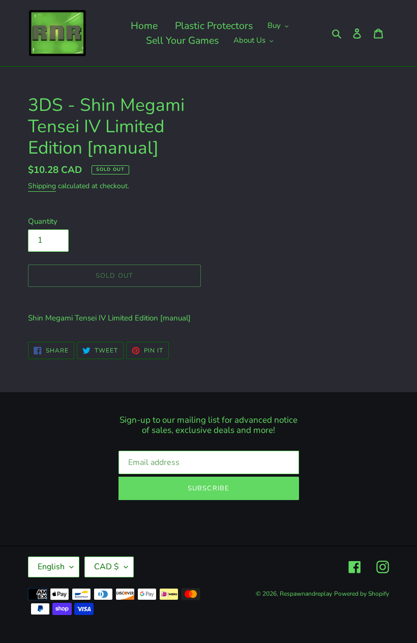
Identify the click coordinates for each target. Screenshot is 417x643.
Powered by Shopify (361, 594)
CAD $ (106, 566)
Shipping (42, 186)
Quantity (42, 221)
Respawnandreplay (306, 594)
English (51, 566)
